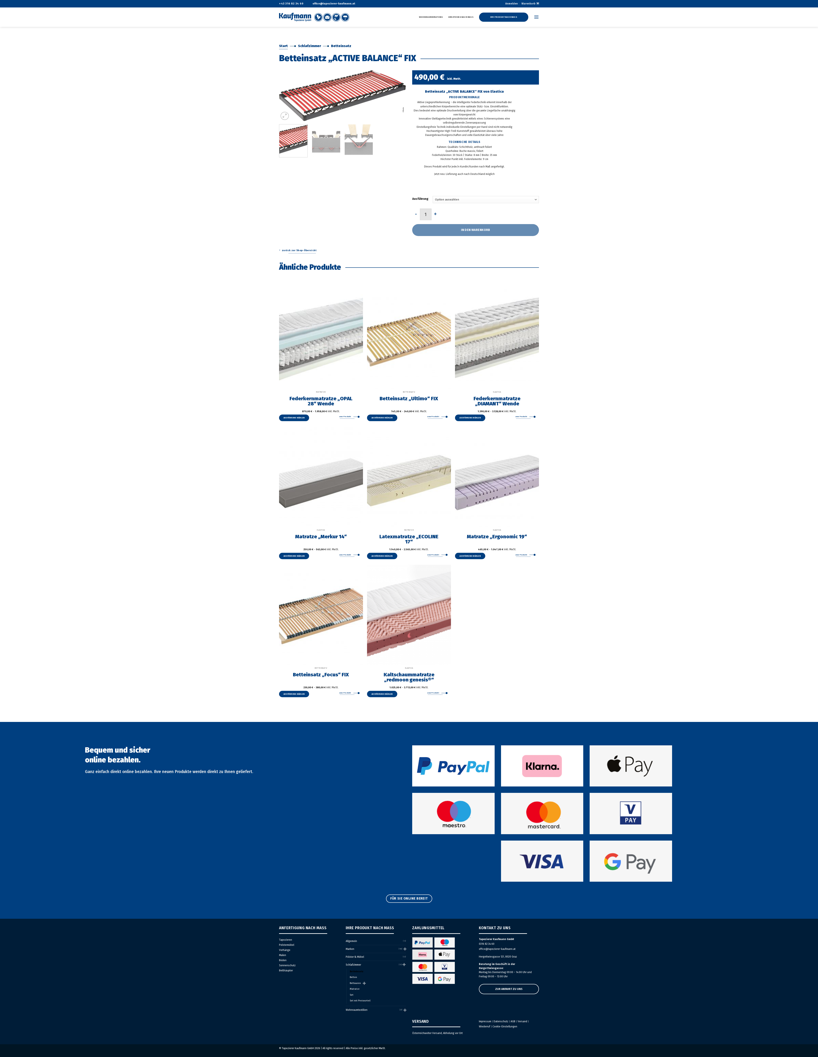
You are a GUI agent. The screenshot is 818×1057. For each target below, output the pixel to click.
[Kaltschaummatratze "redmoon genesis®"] (409, 615)
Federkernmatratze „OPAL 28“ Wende (320, 401)
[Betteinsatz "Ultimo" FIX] (409, 339)
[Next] (398, 96)
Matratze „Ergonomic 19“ (497, 536)
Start (283, 46)
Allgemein (351, 941)
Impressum (485, 1021)
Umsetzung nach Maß (461, 17)
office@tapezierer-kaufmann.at (497, 949)
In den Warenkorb (475, 230)
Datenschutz (501, 1021)
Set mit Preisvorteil (360, 1000)
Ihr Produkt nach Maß (503, 17)
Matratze (355, 989)
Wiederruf (484, 1026)
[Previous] (287, 96)
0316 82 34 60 (486, 943)
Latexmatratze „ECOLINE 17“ (408, 539)
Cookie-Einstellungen (505, 1026)
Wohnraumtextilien (356, 1009)
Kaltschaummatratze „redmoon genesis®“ (409, 677)
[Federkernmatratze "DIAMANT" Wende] (497, 339)
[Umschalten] (404, 949)
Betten (353, 977)
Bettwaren (355, 983)
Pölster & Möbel (355, 956)
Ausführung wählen (294, 418)
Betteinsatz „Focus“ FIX (321, 674)
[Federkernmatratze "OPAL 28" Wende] (321, 339)
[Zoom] (285, 116)
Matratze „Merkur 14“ (321, 536)
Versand (522, 1021)
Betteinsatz (341, 46)
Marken (350, 949)
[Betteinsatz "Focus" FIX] (321, 615)
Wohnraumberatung (431, 17)
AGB (513, 1021)
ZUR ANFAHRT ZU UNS (509, 989)
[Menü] (536, 17)
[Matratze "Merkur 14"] (321, 477)
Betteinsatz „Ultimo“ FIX (409, 398)
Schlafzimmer (309, 46)
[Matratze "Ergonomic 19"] (497, 477)
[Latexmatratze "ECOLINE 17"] (409, 477)
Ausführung (420, 198)
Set (351, 995)
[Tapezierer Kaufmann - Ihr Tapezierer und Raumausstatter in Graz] (314, 17)
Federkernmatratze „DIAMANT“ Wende (497, 401)
